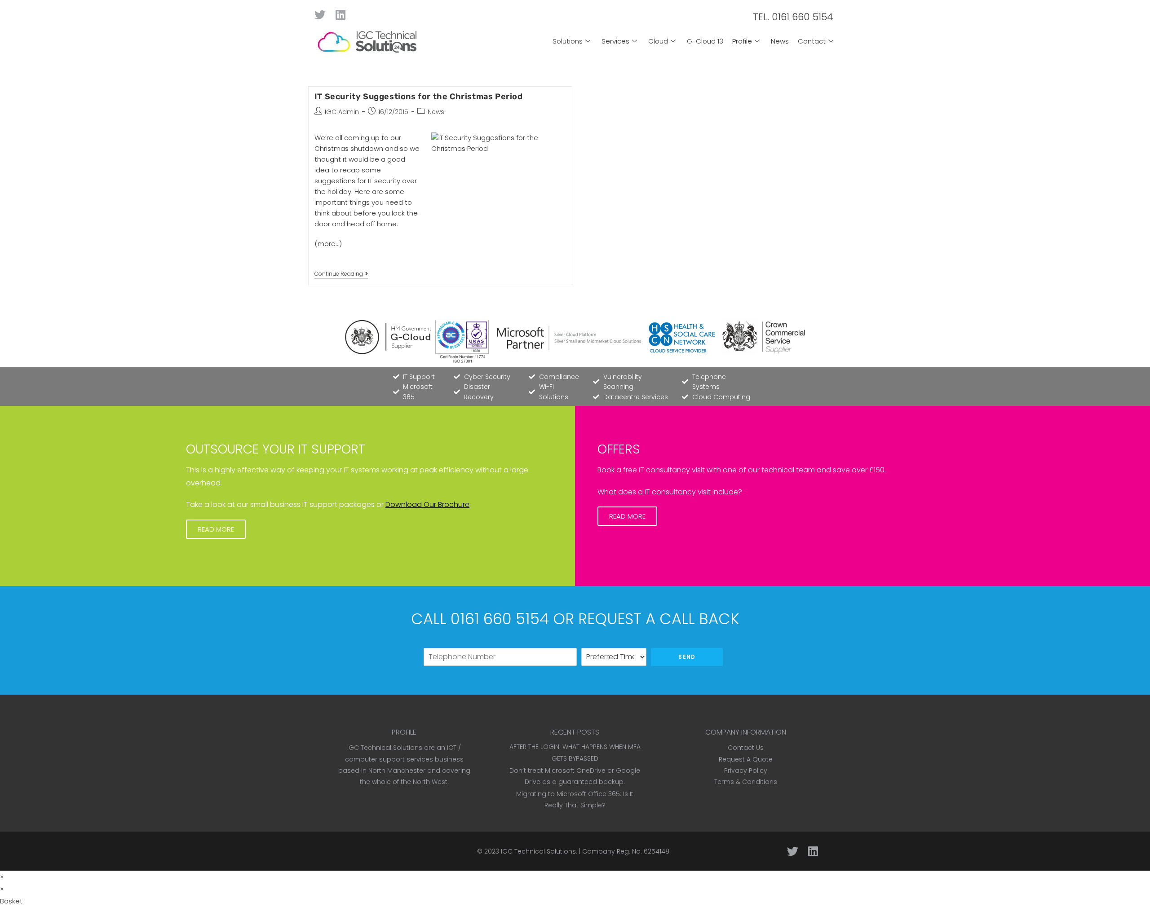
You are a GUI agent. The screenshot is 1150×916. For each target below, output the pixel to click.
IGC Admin (342, 111)
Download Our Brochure (427, 504)
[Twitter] (320, 14)
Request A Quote (746, 759)
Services (615, 41)
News (780, 41)
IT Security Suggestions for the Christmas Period (418, 96)
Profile (742, 41)
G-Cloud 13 (705, 41)
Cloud (658, 41)
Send (686, 657)
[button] (216, 529)
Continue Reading (341, 274)
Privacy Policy (745, 770)
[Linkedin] (340, 14)
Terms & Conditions (745, 781)
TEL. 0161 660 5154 (793, 16)
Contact (812, 41)
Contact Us (746, 747)
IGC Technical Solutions (538, 851)
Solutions (568, 41)
